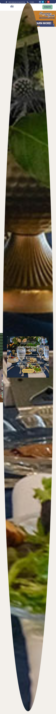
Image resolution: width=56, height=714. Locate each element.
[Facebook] (40, 2)
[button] (1, 366)
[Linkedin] (43, 2)
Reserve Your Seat (28, 371)
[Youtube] (48, 2)
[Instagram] (45, 2)
